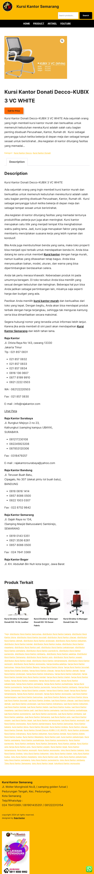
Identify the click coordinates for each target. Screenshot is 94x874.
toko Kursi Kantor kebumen (36, 753)
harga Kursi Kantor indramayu (40, 674)
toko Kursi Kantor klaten (61, 753)
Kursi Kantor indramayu (15, 733)
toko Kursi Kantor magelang (24, 757)
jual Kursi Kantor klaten (37, 707)
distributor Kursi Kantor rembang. (30, 654)
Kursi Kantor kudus (13, 737)
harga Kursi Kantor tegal (58, 690)
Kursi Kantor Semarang (38, 6)
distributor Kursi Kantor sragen (68, 657)
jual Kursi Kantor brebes (39, 700)
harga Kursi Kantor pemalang (29, 684)
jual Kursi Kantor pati (24, 710)
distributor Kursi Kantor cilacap (61, 637)
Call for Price (14, 110)
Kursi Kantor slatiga (67, 743)
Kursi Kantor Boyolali (39, 727)
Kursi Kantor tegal (59, 747)
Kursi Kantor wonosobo (49, 750)
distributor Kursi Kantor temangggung (49, 660)
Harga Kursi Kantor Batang (27, 667)
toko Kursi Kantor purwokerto (45, 760)
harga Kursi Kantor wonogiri (30, 693)
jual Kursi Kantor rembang (70, 713)
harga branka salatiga (57, 664)
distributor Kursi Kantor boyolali (31, 637)
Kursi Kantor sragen (41, 747)
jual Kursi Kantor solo (60, 717)
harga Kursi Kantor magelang (24, 680)
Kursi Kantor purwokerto (56, 740)
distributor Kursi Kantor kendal (18, 644)
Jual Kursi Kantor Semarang (37, 717)
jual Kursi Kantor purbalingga (73, 710)
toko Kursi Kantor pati (48, 757)
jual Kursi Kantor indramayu (50, 703)
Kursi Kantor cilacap (78, 727)
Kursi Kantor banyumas (62, 723)
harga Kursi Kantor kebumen (68, 674)
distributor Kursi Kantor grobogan (39, 640)
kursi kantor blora (20, 727)
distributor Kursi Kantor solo (40, 657)
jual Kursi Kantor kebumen (76, 703)
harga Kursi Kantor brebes (16, 670)
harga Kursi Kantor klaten (58, 677)
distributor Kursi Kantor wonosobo (29, 664)
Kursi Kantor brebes (59, 727)
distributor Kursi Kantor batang (56, 634)
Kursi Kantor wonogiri (27, 750)
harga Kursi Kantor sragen (33, 690)
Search (86, 15)
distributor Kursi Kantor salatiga (61, 654)
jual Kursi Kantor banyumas (30, 697)
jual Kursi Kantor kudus (59, 707)
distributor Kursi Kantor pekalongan (57, 647)
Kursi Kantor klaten (76, 733)
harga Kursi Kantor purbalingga (58, 684)
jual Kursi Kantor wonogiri (73, 720)
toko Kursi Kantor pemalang (17, 760)
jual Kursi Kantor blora (77, 697)
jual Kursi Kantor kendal (15, 707)
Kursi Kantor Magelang (33, 737)
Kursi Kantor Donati (42, 153)
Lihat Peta (10, 411)
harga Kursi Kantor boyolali (76, 667)
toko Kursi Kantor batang (72, 750)
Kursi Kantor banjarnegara (39, 723)
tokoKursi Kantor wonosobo (67, 763)
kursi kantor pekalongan (72, 737)
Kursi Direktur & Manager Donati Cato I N (75, 620)
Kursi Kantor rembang (25, 743)
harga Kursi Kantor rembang (64, 687)
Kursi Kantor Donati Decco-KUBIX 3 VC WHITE (45, 730)
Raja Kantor (19, 818)
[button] (62, 41)
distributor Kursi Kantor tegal (17, 660)
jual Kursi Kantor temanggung (46, 720)
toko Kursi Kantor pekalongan (73, 757)
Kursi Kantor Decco (23, 153)
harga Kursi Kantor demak (67, 670)
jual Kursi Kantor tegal (22, 720)
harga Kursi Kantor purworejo (36, 687)
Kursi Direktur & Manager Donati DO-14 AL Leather (16, 620)
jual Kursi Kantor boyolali (15, 700)
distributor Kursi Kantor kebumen (71, 640)
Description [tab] (17, 161)
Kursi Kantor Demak (13, 730)
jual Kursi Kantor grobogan (24, 703)
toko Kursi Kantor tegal (42, 763)
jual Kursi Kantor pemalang (47, 710)
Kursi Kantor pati (52, 737)
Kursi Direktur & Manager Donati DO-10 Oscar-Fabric (46, 622)
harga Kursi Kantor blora (52, 667)
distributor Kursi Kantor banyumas (25, 634)
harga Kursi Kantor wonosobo (57, 693)
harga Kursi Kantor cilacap (41, 670)
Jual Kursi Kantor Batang (55, 697)
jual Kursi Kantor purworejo (44, 713)
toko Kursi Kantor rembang (72, 760)
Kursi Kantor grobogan (78, 730)
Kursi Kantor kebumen (37, 733)
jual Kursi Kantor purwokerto (17, 713)
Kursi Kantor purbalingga (32, 740)
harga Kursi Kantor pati (49, 680)
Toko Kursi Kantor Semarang (17, 763)
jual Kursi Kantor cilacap (62, 700)
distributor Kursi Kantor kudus (47, 644)
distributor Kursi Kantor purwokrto (42, 650)
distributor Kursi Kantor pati (27, 647)
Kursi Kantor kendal (57, 733)
